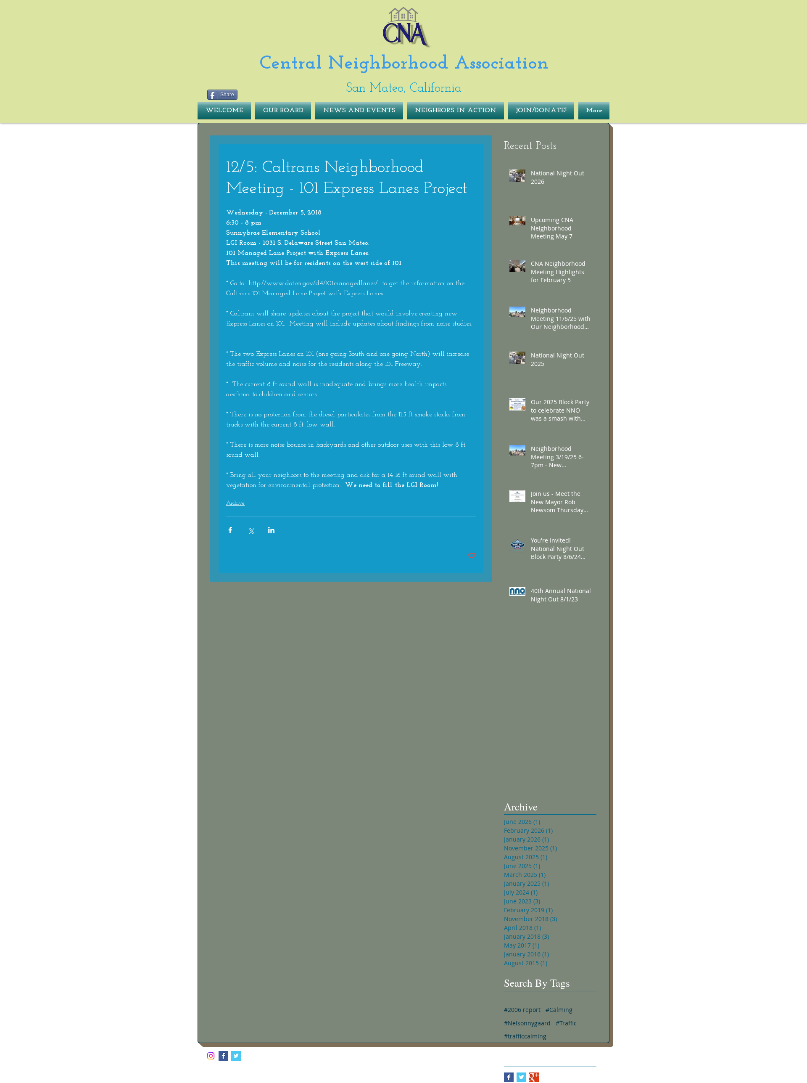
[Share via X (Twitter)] (251, 530)
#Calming (559, 1010)
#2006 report (522, 1010)
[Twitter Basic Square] (521, 1077)
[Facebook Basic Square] (509, 1077)
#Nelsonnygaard (527, 1023)
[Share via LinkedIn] (271, 530)
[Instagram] (211, 1056)
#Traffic (566, 1023)
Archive (235, 503)
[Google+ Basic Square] (534, 1077)
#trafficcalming (525, 1036)
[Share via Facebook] (230, 530)
